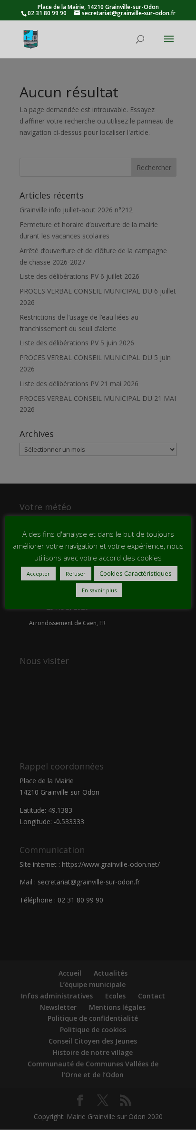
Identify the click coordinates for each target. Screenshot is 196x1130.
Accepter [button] (38, 573)
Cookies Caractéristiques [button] (135, 573)
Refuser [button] (76, 573)
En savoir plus (99, 590)
